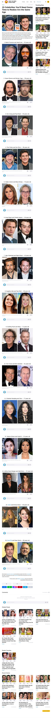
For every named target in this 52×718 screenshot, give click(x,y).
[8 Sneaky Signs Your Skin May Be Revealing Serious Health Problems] (43, 696)
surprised (16, 575)
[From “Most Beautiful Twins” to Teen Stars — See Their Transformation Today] (43, 28)
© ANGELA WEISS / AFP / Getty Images (7, 244)
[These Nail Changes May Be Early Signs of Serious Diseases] (26, 679)
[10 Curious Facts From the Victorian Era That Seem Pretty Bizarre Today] (26, 631)
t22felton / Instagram (21, 578)
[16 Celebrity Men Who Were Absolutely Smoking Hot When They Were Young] (43, 679)
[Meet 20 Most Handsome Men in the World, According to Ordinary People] (43, 11)
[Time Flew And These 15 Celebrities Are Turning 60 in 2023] (43, 613)
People (3, 4)
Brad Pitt (9, 540)
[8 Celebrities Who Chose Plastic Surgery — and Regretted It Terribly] (43, 46)
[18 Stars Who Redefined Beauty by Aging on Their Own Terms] (9, 679)
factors (14, 34)
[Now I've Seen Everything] (10, 1)
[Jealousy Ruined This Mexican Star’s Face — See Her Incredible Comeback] (43, 63)
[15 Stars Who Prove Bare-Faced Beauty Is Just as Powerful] (9, 696)
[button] (6, 584)
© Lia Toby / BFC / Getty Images (6, 387)
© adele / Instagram (4, 528)
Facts (20, 642)
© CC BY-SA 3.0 (7, 564)
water (22, 35)
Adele (9, 504)
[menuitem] (23, 2)
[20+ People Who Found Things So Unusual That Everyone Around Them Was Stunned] (9, 631)
